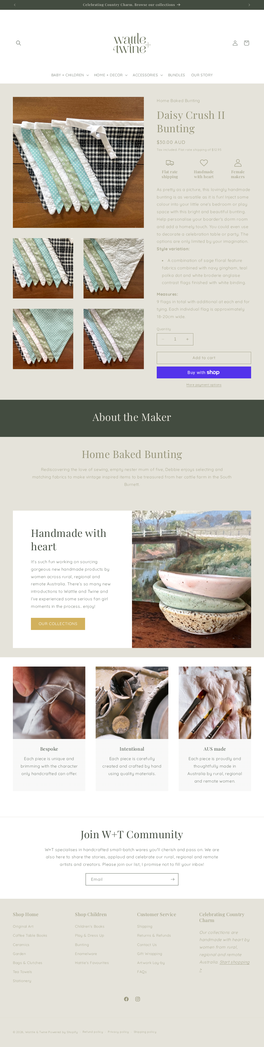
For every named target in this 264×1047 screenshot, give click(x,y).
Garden (19, 953)
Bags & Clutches (28, 962)
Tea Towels (22, 971)
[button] (18, 43)
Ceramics (21, 944)
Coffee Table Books (30, 935)
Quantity (164, 329)
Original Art (23, 926)
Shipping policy (145, 1032)
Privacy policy (118, 1032)
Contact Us (147, 944)
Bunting (82, 944)
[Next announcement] (249, 5)
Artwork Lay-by (151, 962)
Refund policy (92, 1032)
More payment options (203, 385)
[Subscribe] (172, 879)
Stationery (22, 980)
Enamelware (86, 953)
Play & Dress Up (89, 935)
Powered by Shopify (63, 1032)
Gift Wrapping (149, 953)
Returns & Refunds (154, 935)
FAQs (142, 971)
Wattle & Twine (36, 1032)
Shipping (145, 926)
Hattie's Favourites (92, 962)
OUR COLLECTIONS (58, 623)
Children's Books (90, 926)
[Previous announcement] (14, 5)
